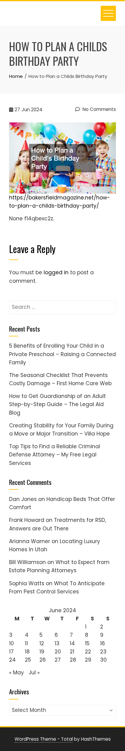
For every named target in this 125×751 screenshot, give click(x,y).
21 (72, 651)
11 (26, 643)
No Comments (98, 109)
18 (27, 651)
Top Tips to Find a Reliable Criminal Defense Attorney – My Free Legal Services (54, 454)
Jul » (34, 672)
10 (11, 643)
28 (73, 659)
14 (72, 643)
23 (103, 651)
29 (88, 659)
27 (58, 659)
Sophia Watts (26, 583)
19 (41, 651)
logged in (56, 272)
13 (57, 643)
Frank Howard (26, 520)
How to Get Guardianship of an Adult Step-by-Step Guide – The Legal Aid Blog (57, 404)
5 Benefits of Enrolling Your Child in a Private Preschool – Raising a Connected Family (62, 354)
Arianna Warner (29, 541)
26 (42, 659)
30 (103, 659)
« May (16, 672)
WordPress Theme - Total (44, 739)
